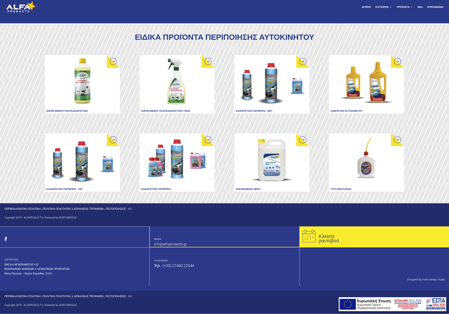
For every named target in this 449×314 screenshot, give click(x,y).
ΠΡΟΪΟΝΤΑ (403, 7)
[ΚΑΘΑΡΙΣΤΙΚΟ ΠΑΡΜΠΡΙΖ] (177, 160)
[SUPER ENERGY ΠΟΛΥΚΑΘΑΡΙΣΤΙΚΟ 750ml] (177, 81)
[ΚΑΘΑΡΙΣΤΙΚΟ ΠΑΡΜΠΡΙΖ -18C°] (82, 160)
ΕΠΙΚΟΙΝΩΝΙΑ (435, 7)
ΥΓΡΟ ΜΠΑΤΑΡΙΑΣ (340, 189)
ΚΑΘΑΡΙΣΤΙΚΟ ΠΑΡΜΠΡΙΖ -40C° (254, 111)
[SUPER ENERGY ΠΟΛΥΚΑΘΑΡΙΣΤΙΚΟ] (82, 81)
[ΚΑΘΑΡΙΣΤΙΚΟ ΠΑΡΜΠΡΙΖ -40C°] (271, 81)
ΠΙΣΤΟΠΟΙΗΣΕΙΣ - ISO (119, 208)
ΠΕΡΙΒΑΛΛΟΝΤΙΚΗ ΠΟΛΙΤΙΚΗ (22, 208)
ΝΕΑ (420, 7)
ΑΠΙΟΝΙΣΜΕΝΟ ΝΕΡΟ (248, 189)
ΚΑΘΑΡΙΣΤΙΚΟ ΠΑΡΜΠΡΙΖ (156, 189)
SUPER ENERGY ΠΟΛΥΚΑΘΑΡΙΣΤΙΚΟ (67, 111)
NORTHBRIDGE (68, 217)
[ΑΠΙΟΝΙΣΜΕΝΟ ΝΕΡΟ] (271, 160)
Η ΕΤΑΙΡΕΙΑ (382, 7)
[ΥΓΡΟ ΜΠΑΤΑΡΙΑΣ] (366, 160)
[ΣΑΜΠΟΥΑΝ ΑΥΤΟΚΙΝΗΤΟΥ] (366, 81)
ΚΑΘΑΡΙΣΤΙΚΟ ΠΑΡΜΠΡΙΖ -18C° (64, 189)
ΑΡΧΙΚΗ (366, 7)
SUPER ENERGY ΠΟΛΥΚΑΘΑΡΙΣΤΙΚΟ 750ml (165, 111)
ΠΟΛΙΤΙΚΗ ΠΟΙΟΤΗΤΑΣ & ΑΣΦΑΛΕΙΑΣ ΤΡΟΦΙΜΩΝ (73, 208)
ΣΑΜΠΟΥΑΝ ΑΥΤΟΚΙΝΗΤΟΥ (346, 111)
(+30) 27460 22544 (178, 266)
